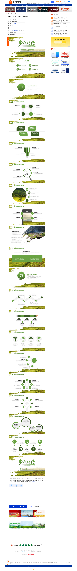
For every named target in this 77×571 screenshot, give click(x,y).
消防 (49, 3)
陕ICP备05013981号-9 (45, 568)
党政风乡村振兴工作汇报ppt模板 (39, 517)
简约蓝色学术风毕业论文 (65, 73)
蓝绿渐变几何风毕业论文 (55, 65)
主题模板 (14, 13)
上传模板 (61, 3)
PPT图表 (26, 5)
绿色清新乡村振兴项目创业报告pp (39, 529)
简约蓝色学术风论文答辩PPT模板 (60, 33)
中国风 (44, 3)
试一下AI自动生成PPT (36, 506)
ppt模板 (11, 13)
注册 (68, 3)
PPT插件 (53, 5)
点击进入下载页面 (18, 506)
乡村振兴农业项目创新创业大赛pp (27, 529)
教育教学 (39, 3)
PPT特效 (37, 5)
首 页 (11, 5)
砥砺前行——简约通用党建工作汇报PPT (61, 20)
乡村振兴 (33, 481)
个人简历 (46, 3)
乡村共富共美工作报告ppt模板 (27, 517)
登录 (69, 3)
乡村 (36, 481)
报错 (21, 486)
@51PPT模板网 (15, 30)
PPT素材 (32, 5)
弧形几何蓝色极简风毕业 (55, 73)
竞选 (41, 3)
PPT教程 (63, 5)
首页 (8, 13)
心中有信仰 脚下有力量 (64, 57)
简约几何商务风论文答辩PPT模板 (60, 30)
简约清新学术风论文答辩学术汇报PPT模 (61, 26)
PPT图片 (21, 5)
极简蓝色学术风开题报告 (65, 65)
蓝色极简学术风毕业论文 (55, 57)
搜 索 (58, 5)
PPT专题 (42, 5)
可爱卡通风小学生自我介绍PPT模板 (60, 17)
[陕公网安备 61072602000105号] (38, 569)
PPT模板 (16, 5)
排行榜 (48, 5)
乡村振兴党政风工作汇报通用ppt (15, 517)
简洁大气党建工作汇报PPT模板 (59, 23)
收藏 (16, 486)
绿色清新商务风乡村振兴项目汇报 (15, 528)
